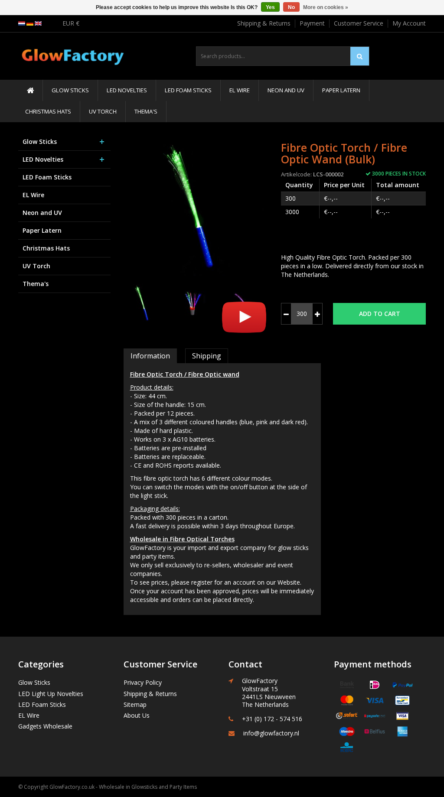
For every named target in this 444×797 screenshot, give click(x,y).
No (291, 7)
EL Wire (239, 90)
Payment (312, 23)
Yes (270, 7)
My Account (409, 23)
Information (150, 356)
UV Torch (103, 111)
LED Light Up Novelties (50, 694)
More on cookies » (325, 7)
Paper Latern (341, 90)
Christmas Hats (48, 111)
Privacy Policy (143, 682)
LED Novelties (127, 90)
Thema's (145, 111)
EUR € (70, 23)
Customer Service (358, 23)
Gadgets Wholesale (45, 726)
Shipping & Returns (264, 23)
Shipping (206, 356)
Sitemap (135, 704)
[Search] (359, 56)
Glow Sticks (70, 90)
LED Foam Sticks (188, 90)
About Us (137, 715)
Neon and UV (286, 90)
